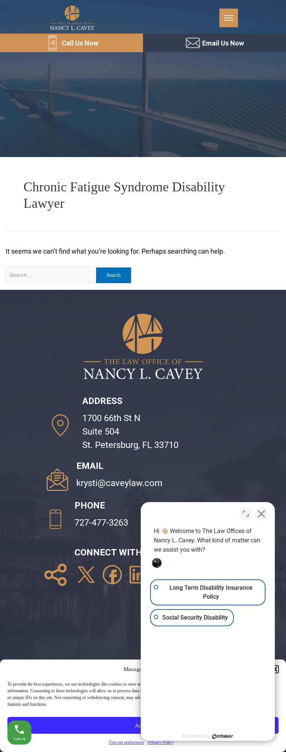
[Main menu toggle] (228, 18)
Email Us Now (223, 43)
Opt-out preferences (126, 742)
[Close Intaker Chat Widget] (261, 514)
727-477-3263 (101, 522)
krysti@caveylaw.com (119, 483)
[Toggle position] (246, 514)
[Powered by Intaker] (223, 736)
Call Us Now (80, 43)
